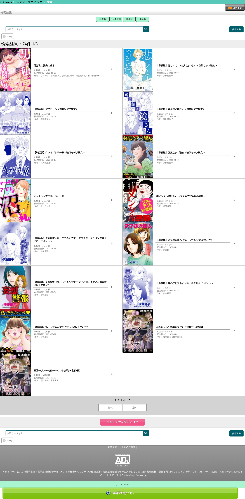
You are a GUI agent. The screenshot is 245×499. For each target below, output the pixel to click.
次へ (134, 407)
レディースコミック (29, 2)
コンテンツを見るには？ (122, 421)
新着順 (102, 19)
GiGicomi (6, 2)
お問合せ (112, 447)
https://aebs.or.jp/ (138, 475)
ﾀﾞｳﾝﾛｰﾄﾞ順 (115, 19)
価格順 (142, 19)
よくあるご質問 (127, 447)
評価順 (129, 19)
